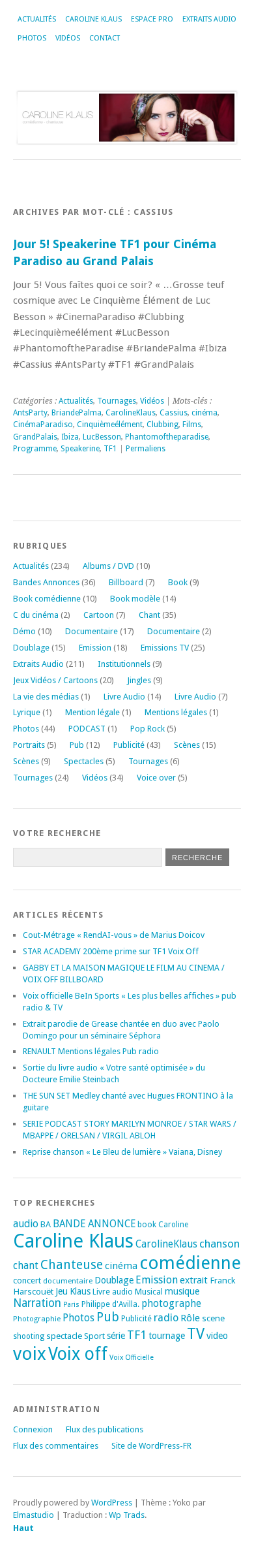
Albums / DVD (108, 566)
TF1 (110, 448)
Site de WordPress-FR (151, 1446)
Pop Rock (147, 728)
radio (166, 1318)
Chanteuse (71, 1264)
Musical (149, 1291)
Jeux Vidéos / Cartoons (55, 680)
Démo (24, 631)
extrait (194, 1280)
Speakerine (80, 448)
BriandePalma (76, 412)
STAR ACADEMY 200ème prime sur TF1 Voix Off (111, 951)
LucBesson (102, 437)
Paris (71, 1304)
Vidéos (67, 38)
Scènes (187, 745)
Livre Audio (124, 696)
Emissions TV (165, 647)
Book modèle (135, 599)
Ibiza (70, 437)
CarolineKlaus (131, 412)
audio (25, 1223)
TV (196, 1334)
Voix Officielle (131, 1357)
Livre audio (112, 1291)
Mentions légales (176, 712)
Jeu (61, 1291)
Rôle (190, 1318)
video (217, 1335)
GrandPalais (35, 437)
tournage (166, 1335)
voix (29, 1353)
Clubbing (162, 424)
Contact (104, 38)
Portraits (29, 745)
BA (45, 1224)
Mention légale (92, 712)
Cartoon (98, 615)
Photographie (37, 1318)
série (116, 1335)
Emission (95, 647)
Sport (94, 1336)
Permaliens (145, 448)
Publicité (129, 745)
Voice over (156, 777)
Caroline (173, 1224)
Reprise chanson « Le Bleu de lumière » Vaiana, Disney (122, 1152)
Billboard (126, 582)
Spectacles (84, 761)
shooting (28, 1336)
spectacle (64, 1335)
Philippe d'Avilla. (110, 1304)
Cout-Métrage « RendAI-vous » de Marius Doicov (114, 935)
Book (178, 582)
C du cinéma (36, 615)
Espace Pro (152, 19)
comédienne (190, 1263)
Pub (77, 745)
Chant (149, 615)
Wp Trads (127, 1515)
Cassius (174, 412)
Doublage (31, 647)
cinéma (204, 412)
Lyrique (26, 712)
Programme (35, 448)
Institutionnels (124, 664)
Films (191, 424)
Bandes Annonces (46, 582)
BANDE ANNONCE (94, 1224)
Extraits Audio (209, 19)
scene (213, 1318)
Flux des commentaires (55, 1446)
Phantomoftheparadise (166, 437)
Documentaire (91, 631)
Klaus (80, 1291)
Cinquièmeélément (110, 424)
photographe (171, 1304)
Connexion (33, 1429)
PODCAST (87, 728)
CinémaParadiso (43, 424)
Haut (23, 1528)
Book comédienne (47, 599)
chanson (219, 1243)
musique (182, 1291)
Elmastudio (33, 1515)
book (146, 1224)
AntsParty (30, 412)
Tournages (116, 401)
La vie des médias (46, 696)
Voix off (77, 1354)
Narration (37, 1303)
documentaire (67, 1280)
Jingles (139, 680)
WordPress (111, 1502)
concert (27, 1280)
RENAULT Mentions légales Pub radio (91, 1051)
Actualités (37, 19)
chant (25, 1266)
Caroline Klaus (93, 19)
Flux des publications (104, 1429)
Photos (32, 38)
